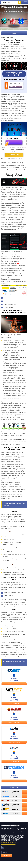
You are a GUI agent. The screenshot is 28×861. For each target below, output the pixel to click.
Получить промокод (14, 683)
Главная (3, 37)
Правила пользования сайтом (8, 844)
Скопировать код (15, 142)
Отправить (7, 855)
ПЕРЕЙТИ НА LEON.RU (14, 154)
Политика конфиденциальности (8, 842)
